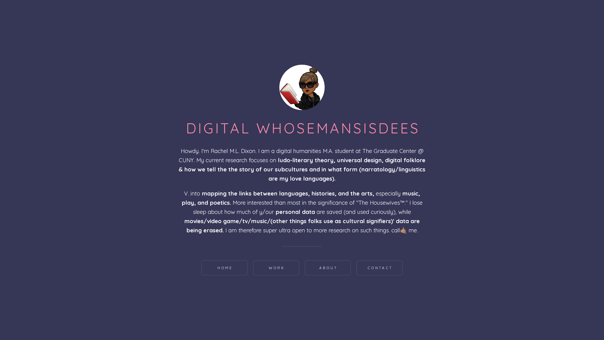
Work (277, 268)
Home (225, 268)
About (328, 268)
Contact (380, 268)
